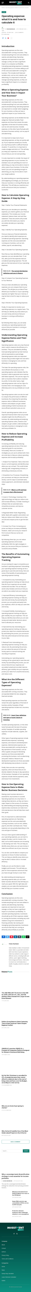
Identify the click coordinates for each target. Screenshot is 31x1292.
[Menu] (3, 3)
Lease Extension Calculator (9, 1277)
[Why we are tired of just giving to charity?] (15, 1096)
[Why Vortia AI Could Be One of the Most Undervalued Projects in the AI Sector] (15, 1121)
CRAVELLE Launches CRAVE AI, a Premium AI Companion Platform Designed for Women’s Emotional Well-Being (15, 1050)
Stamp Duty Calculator (8, 1273)
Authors (4, 1252)
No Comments (19, 32)
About (3, 1245)
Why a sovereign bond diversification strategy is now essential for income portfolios (15, 1176)
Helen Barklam (11, 29)
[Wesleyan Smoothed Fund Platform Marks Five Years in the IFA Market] (6, 1194)
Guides (3, 1280)
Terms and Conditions (7, 1259)
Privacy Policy (5, 1255)
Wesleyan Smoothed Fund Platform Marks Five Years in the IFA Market (20, 1193)
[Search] (28, 3)
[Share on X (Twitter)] (5, 38)
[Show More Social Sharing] (11, 38)
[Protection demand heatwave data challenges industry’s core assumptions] (6, 1213)
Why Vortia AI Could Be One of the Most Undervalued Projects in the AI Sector (15, 1132)
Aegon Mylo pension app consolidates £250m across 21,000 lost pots (20, 1203)
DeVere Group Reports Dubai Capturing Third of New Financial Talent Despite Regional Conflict (15, 1023)
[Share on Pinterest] (8, 38)
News (3, 1270)
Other (3, 12)
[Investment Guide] (15, 2)
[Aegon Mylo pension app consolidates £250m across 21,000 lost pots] (6, 1203)
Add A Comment (15, 1141)
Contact (4, 1248)
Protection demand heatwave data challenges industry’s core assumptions (20, 1212)
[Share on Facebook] (3, 38)
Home (3, 7)
